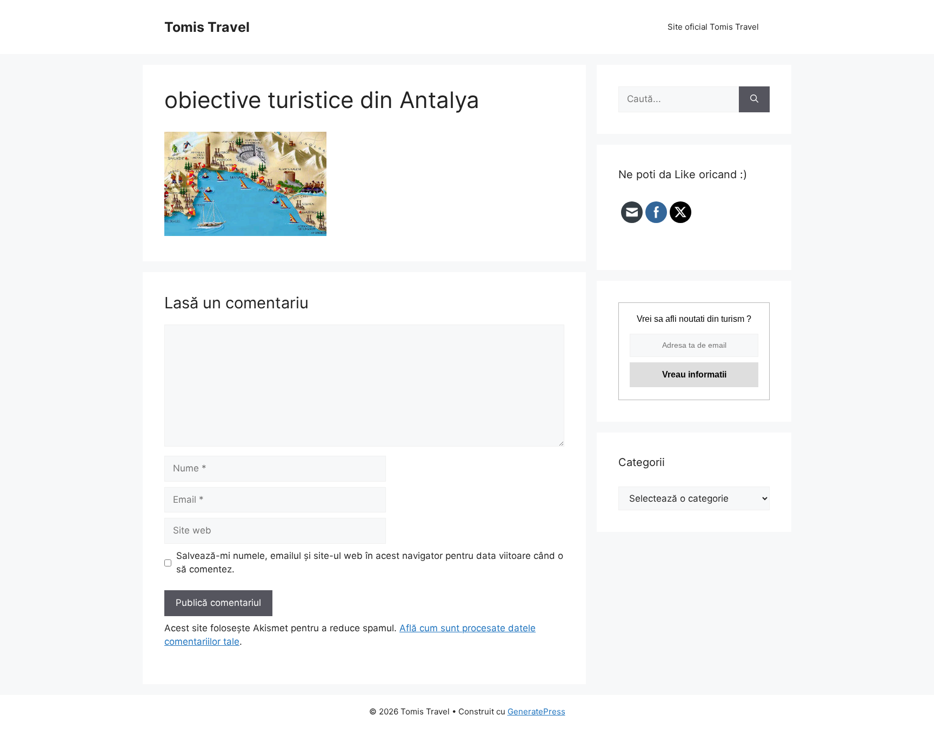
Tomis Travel (207, 27)
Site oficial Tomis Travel (713, 27)
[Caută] (754, 99)
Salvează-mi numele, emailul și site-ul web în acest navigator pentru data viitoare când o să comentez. (369, 562)
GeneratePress (536, 711)
